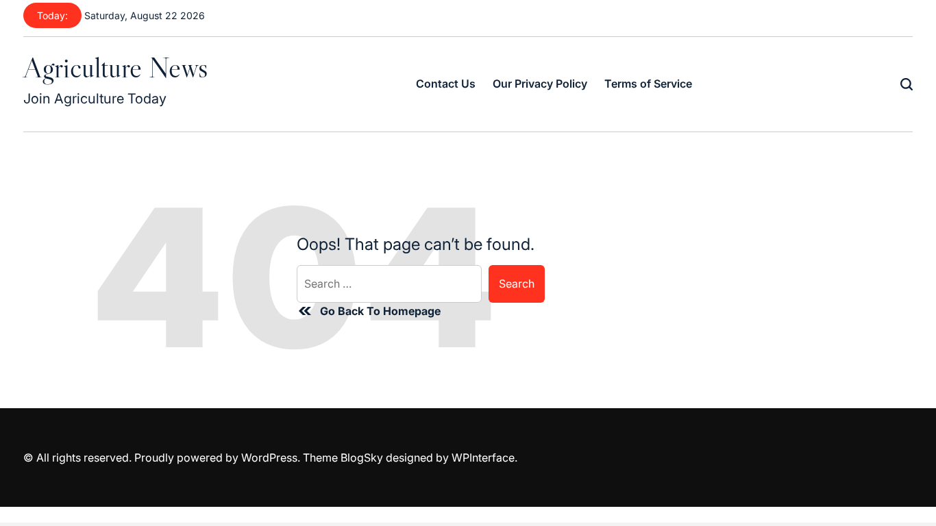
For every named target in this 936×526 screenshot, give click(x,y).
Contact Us (446, 83)
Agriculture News (115, 67)
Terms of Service (648, 83)
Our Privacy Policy (540, 83)
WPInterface (483, 457)
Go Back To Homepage (380, 311)
